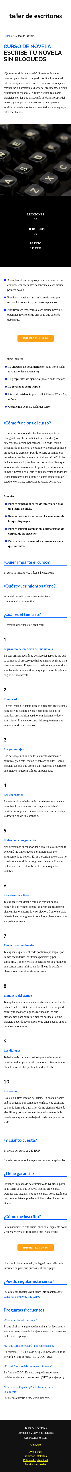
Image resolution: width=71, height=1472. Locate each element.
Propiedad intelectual (35, 1456)
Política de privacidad (35, 1460)
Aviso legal (35, 1451)
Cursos (8, 35)
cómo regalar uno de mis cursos (22, 1296)
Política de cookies (35, 1464)
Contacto (35, 1444)
